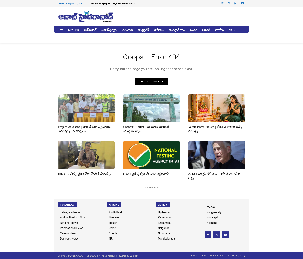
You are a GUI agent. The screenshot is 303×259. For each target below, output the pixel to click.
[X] (229, 3)
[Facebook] (216, 3)
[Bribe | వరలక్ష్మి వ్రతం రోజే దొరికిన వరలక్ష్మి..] (86, 155)
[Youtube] (242, 3)
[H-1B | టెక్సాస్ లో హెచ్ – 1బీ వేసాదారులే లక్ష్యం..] (216, 155)
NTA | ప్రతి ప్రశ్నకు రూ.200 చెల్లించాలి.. (146, 173)
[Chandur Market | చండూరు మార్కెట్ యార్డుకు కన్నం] (151, 108)
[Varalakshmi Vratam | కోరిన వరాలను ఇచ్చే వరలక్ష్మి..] (216, 108)
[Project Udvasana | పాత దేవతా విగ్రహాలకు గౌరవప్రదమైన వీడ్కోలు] (86, 108)
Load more (150, 187)
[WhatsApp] (235, 3)
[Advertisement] (178, 16)
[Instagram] (222, 3)
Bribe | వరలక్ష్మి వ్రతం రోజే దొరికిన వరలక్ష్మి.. (84, 173)
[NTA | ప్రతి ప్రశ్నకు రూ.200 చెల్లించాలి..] (151, 155)
